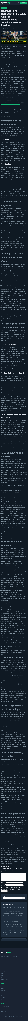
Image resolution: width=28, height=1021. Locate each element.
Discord (11, 1018)
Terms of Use (4, 997)
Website (3, 885)
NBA (2, 975)
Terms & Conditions (5, 993)
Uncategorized (4, 979)
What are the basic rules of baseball (10, 104)
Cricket (3, 967)
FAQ (2, 995)
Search (4, 896)
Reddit (21, 1018)
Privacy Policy (4, 986)
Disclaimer (3, 990)
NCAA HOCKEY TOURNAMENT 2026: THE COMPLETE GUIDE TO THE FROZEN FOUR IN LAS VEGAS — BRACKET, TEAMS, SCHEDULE (14, 926)
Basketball (3, 964)
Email (3, 884)
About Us (3, 988)
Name (3, 882)
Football (3, 969)
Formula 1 (3, 971)
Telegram (16, 1018)
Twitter (7, 1018)
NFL (2, 977)
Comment (4, 872)
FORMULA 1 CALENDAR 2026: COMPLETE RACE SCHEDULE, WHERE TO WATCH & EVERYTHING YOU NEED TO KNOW (13, 932)
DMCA (2, 1009)
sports (6, 3)
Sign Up (24, 2)
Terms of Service (5, 1006)
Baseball (4, 8)
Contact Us (3, 999)
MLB (2, 973)
